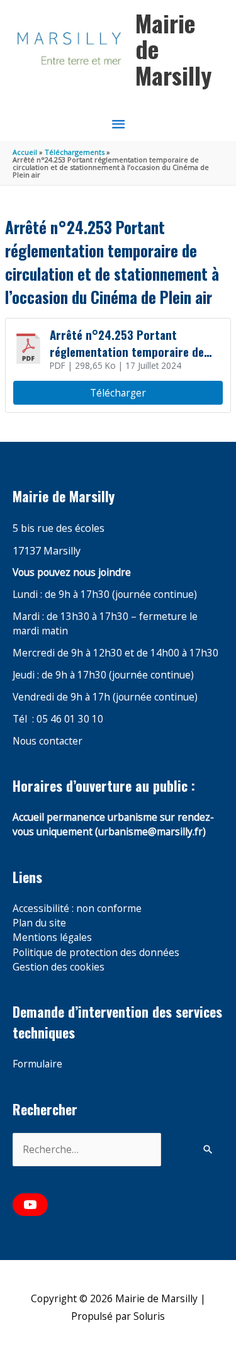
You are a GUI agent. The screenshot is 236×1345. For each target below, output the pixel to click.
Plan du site (39, 923)
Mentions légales (52, 937)
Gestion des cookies (58, 967)
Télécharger (118, 393)
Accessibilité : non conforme (77, 908)
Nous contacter (47, 741)
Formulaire (37, 1064)
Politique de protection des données (96, 952)
